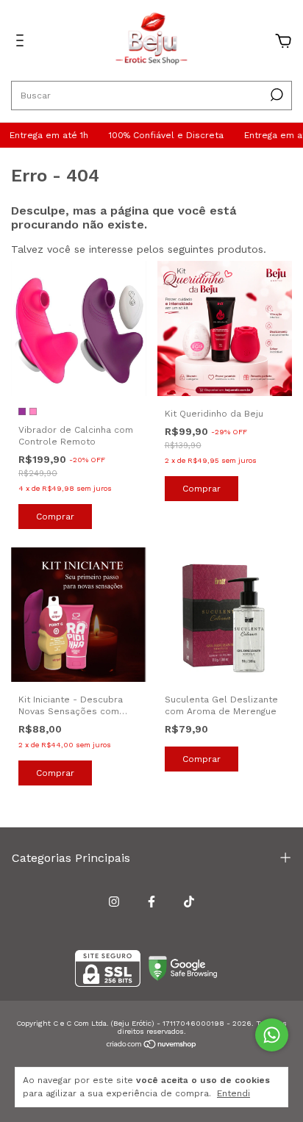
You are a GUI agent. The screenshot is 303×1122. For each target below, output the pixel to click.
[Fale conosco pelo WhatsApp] (271, 1034)
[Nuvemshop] (152, 1045)
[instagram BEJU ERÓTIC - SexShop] (114, 901)
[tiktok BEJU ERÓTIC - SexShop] (189, 901)
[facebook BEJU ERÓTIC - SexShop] (151, 901)
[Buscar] (275, 95)
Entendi (233, 1093)
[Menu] (22, 42)
